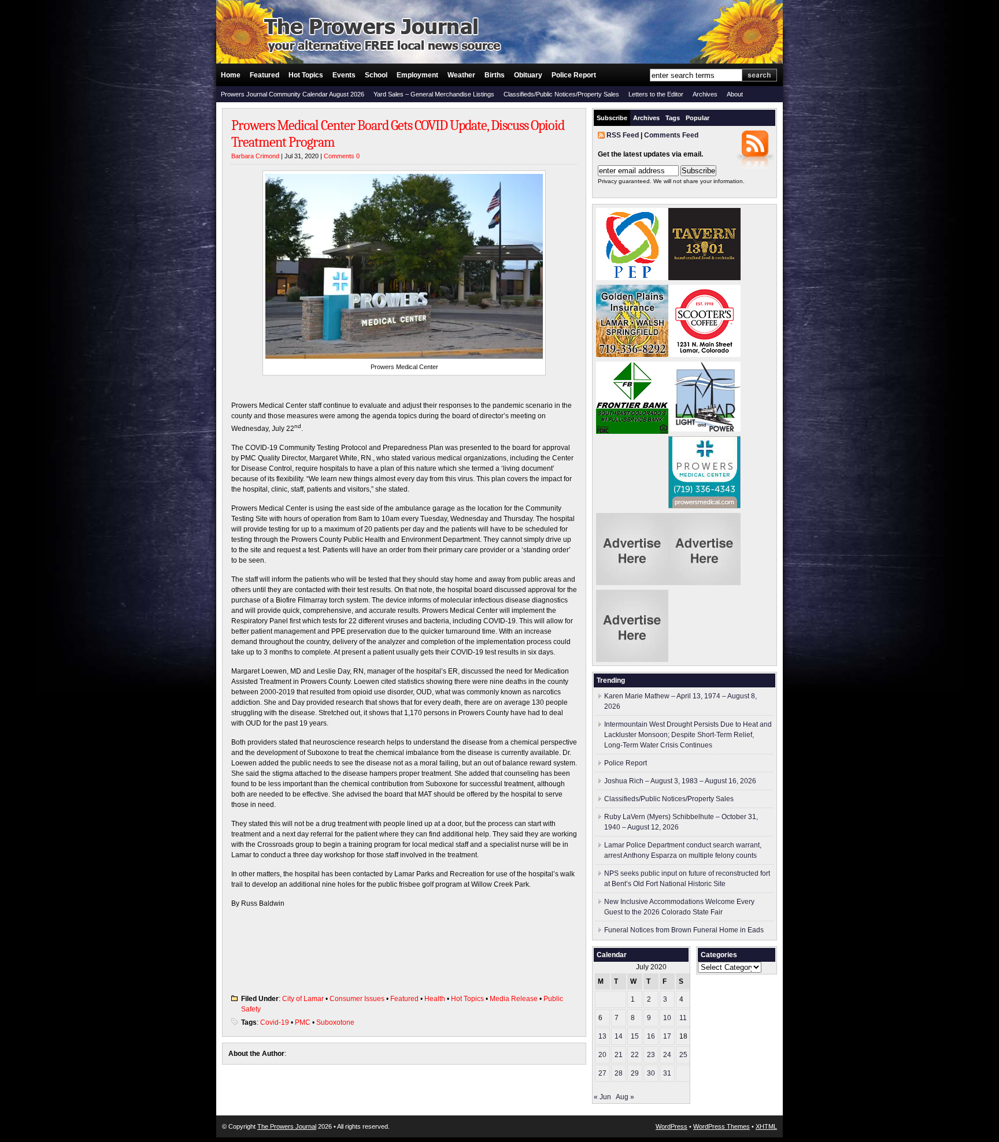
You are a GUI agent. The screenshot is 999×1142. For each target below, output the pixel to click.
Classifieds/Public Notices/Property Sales (561, 94)
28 (619, 1073)
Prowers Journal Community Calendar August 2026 (292, 94)
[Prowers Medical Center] (704, 506)
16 (651, 1036)
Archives (705, 94)
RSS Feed (622, 135)
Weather (461, 75)
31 (667, 1073)
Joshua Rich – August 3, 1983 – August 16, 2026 (680, 781)
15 (635, 1036)
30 (651, 1073)
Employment (417, 75)
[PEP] (632, 278)
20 (602, 1055)
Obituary (528, 75)
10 (667, 1018)
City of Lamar (303, 999)
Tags (672, 117)
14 (619, 1036)
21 (619, 1055)
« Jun (602, 1097)
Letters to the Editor (655, 94)
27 (602, 1073)
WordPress (671, 1126)
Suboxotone (335, 1022)
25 (683, 1055)
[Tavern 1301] (704, 278)
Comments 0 (342, 155)
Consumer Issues (357, 999)
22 (635, 1055)
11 (683, 1018)
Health (434, 999)
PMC (302, 1022)
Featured (264, 75)
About (735, 94)
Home (230, 75)
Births (494, 75)
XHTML (766, 1126)
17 (667, 1036)
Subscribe (612, 117)
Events (344, 75)
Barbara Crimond (255, 155)
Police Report (574, 75)
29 (635, 1073)
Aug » (625, 1097)
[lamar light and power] (704, 429)
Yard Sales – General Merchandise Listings (433, 94)
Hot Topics (305, 75)
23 (651, 1055)
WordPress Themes (721, 1126)
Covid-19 (274, 1022)
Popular (697, 117)
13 (602, 1036)
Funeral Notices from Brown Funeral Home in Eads (684, 930)
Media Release (514, 999)
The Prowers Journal (286, 1126)
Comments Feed (671, 135)
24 (667, 1055)
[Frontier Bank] (632, 431)
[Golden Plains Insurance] (632, 355)
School (376, 75)
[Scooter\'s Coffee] (704, 355)
